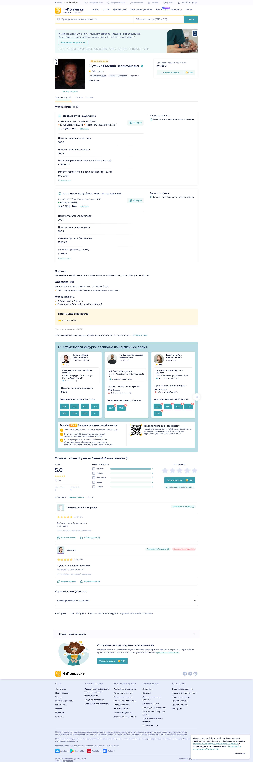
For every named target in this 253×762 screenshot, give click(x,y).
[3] (60, 476)
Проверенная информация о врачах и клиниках (96, 690)
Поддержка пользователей (96, 704)
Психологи (176, 9)
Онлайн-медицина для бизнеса (153, 719)
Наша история (61, 693)
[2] (58, 476)
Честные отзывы (91, 696)
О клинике (147, 689)
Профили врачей (179, 701)
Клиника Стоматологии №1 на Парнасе (77, 371)
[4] (62, 476)
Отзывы (90, 97)
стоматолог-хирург (98, 76)
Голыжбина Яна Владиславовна (174, 356)
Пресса (58, 709)
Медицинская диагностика (184, 693)
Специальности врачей (182, 689)
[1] (56, 476)
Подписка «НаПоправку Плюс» (154, 713)
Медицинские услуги (181, 697)
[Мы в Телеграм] (185, 674)
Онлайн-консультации (141, 9)
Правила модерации (123, 713)
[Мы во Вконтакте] (190, 674)
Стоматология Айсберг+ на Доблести (169, 371)
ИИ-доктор (161, 9)
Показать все (64, 180)
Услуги (106, 9)
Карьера (59, 697)
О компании (61, 689)
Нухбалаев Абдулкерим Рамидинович (131, 356)
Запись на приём (63, 97)
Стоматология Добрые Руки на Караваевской (91, 193)
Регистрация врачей (123, 697)
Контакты (59, 717)
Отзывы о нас (61, 705)
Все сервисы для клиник (125, 701)
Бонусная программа (94, 700)
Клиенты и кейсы (121, 709)
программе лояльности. (168, 652)
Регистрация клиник (123, 693)
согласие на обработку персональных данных (216, 744)
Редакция (59, 713)
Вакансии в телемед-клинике (152, 698)
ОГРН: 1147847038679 (64, 761)
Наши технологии (151, 704)
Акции (189, 9)
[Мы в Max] (195, 674)
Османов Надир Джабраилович (81, 356)
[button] (94, 19)
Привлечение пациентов (125, 689)
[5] (64, 476)
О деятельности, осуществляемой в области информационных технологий (87, 746)
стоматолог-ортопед (118, 76)
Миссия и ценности (64, 701)
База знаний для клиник (125, 717)
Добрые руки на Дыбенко (79, 115)
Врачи (95, 9)
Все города (177, 709)
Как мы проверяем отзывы (178, 487)
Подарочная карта (151, 725)
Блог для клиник (121, 705)
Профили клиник (179, 705)
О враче (79, 97)
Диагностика (119, 9)
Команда (147, 693)
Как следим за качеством (154, 708)
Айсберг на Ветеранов (120, 371)
